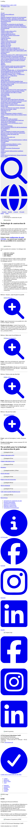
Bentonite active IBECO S (12, 92)
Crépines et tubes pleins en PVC (8, 31)
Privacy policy (10, 5)
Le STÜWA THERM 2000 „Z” (9, 70)
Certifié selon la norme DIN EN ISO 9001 (11, 774)
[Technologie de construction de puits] (5, 6)
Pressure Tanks (4, 106)
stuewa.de (3, 14)
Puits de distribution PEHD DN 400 (10, 127)
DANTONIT (11, 81)
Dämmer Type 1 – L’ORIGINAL (16, 74)
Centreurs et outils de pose (13, 48)
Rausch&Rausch (10, 14)
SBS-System (11, 99)
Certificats (24, 139)
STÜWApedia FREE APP (7, 20)
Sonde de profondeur (6, 56)
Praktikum (3, 152)
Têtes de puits (4, 99)
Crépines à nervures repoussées (8, 42)
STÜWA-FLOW (12, 89)
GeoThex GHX (5, 119)
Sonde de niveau (23, 54)
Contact (3, 155)
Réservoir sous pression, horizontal (16, 107)
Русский (21, 212)
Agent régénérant (5, 93)
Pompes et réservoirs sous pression (9, 103)
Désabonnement (16, 148)
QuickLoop (21, 120)
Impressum (3, 5)
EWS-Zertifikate (5, 141)
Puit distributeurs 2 (5, 128)
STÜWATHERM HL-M (7, 71)
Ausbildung (20, 151)
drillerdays (15, 144)
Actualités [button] (3, 142)
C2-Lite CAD (4, 107)
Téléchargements (5, 138)
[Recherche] (14, 183)
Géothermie (3, 112)
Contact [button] (2, 153)
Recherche (7, 155)
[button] (14, 210)
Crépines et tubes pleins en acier (8, 41)
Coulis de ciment (5, 68)
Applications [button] (4, 22)
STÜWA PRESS (5, 73)
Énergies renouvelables (9, 502)
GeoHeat (3, 114)
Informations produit (6, 139)
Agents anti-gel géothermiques (8, 121)
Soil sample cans (14, 134)
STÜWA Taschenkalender (20, 20)
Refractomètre (4, 124)
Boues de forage (5, 87)
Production (9, 17)
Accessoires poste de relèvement (9, 100)
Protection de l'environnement (19, 17)
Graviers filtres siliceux (6, 85)
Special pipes (16, 35)
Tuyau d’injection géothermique (17, 132)
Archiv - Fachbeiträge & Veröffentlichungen (11, 144)
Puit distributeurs (23, 127)
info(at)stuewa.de (9, 742)
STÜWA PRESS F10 (18, 71)
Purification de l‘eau (5, 110)
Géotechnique (4, 135)
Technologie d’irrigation (14, 25)
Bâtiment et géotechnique (10, 505)
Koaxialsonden (4, 117)
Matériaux (3, 43)
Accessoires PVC (5, 36)
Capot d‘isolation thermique (14, 102)
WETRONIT (4, 81)
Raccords (8, 43)
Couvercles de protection (17, 56)
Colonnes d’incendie (14, 60)
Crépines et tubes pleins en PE (8, 50)
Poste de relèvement (5, 98)
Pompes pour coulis (5, 77)
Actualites (3, 144)
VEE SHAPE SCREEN (7, 35)
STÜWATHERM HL (22, 70)
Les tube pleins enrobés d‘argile (14, 83)
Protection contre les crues (14, 27)
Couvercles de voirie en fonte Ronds (10, 57)
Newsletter (3, 146)
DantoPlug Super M (6, 82)
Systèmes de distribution (7, 126)
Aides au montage (18, 114)
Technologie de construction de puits (10, 24)
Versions (3, 63)
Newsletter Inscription (6, 148)
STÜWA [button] (3, 15)
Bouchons (8, 38)
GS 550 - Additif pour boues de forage (10, 91)
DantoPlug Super (18, 81)
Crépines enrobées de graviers (8, 34)
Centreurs (3, 38)
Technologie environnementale (11, 507)
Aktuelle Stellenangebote (11, 151)
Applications (7, 786)
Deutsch (4, 212)
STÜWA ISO (12, 73)
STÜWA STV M (5, 78)
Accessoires (4, 48)
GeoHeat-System (9, 114)
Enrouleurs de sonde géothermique (9, 120)
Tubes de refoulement (6, 61)
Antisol (18, 89)
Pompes (3, 105)
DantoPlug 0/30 (15, 82)
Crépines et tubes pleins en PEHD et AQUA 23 (12, 49)
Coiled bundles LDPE (21, 50)
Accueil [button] (2, 13)
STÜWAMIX (4, 89)
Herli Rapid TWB (5, 95)
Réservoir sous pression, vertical (8, 109)
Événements (9, 144)
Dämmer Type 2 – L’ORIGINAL (9, 75)
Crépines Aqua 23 (5, 52)
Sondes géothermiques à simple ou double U (11, 113)
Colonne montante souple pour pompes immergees (13, 66)
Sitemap (19, 155)
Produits (6, 788)
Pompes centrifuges (10, 105)
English (10, 212)
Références (3, 18)
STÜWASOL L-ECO (6, 123)
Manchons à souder (5, 134)
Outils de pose (4, 39)
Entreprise (3, 17)
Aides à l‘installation (6, 131)
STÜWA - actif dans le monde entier (15, 18)
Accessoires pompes (20, 105)
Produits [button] (3, 29)
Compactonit (22, 82)
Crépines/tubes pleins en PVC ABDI (10, 54)
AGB (15, 5)
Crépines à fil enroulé (6, 45)
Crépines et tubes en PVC (7, 32)
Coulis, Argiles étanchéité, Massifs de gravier (12, 67)
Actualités (6, 789)
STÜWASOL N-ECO (17, 123)
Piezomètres (4, 53)
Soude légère (23, 89)
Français (15, 212)
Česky (7, 213)
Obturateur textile (5, 132)
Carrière (3, 151)
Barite (20, 92)
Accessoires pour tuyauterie (17, 131)
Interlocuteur (13, 155)
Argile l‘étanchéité (5, 80)
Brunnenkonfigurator (6, 21)
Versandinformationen (16, 139)
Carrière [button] (3, 149)
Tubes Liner (4, 137)
